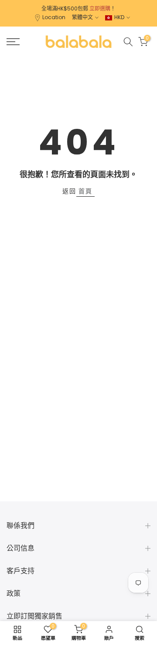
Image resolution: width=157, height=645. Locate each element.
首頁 (85, 191)
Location (53, 17)
